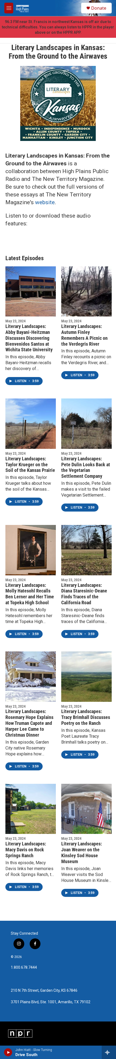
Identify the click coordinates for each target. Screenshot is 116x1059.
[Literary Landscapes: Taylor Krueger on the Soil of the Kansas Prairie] (30, 423)
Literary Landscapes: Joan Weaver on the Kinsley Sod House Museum (81, 852)
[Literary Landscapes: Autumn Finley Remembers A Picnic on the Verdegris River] (86, 291)
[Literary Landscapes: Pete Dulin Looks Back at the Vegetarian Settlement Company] (86, 423)
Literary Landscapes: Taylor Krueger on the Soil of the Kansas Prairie (30, 464)
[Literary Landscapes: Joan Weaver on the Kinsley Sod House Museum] (86, 809)
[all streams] (109, 1052)
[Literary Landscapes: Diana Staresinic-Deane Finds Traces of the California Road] (86, 550)
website (45, 202)
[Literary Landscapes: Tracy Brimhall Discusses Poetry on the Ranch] (86, 676)
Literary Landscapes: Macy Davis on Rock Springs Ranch (25, 849)
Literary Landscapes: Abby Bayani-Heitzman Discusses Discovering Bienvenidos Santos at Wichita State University (29, 338)
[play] (8, 1052)
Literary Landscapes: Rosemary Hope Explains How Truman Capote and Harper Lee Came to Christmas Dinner (29, 723)
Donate (98, 8)
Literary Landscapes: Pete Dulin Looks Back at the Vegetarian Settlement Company (85, 467)
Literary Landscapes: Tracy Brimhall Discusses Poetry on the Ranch (85, 717)
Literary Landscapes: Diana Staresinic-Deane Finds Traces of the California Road (84, 594)
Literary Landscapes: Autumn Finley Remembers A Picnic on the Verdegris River (84, 335)
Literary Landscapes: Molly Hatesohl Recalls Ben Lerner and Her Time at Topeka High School (29, 594)
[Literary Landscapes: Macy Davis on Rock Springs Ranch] (30, 809)
